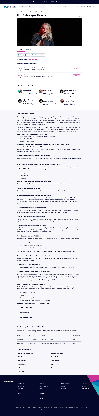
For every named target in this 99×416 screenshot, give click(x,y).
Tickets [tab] (20, 49)
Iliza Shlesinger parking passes (36, 183)
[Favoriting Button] (80, 15)
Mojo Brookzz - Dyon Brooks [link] (25, 353)
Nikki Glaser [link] (21, 371)
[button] (20, 55)
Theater (23, 12)
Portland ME (23, 178)
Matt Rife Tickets (24, 312)
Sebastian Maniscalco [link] (57, 353)
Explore (52, 6)
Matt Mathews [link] (22, 360)
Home (18, 12)
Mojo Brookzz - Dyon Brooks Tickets (29, 315)
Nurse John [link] (54, 368)
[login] (94, 6)
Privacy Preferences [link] (43, 409)
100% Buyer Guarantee (56, 1)
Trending (58, 6)
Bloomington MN (24, 173)
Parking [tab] (28, 49)
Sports (64, 6)
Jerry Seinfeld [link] (55, 360)
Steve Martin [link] (54, 357)
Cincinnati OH (24, 175)
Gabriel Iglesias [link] (55, 364)
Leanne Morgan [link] (22, 364)
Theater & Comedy (80, 6)
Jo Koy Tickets (23, 310)
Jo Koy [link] (19, 368)
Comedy (29, 12)
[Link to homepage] (10, 7)
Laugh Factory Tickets (26, 307)
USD (90, 6)
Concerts (70, 6)
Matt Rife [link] (20, 357)
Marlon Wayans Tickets (26, 317)
